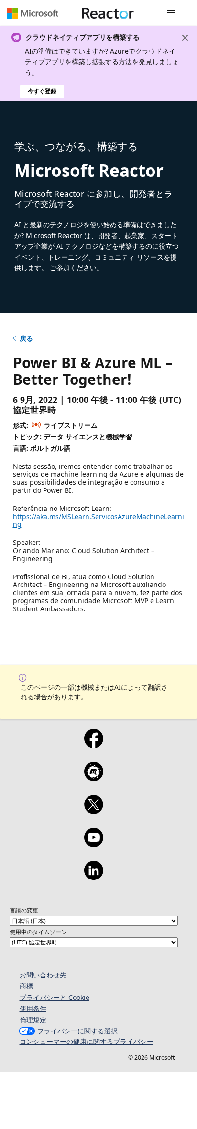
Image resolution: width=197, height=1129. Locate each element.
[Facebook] (93, 744)
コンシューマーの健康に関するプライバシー (86, 1041)
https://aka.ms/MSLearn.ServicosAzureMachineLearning (98, 520)
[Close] (185, 37)
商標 (26, 985)
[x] (93, 810)
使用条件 (33, 1008)
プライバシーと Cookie (54, 997)
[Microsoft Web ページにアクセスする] (32, 13)
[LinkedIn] (93, 876)
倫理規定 (33, 1019)
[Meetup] (93, 777)
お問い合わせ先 (43, 974)
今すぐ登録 (42, 91)
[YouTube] (93, 843)
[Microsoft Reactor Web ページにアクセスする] (108, 13)
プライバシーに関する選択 (77, 1030)
